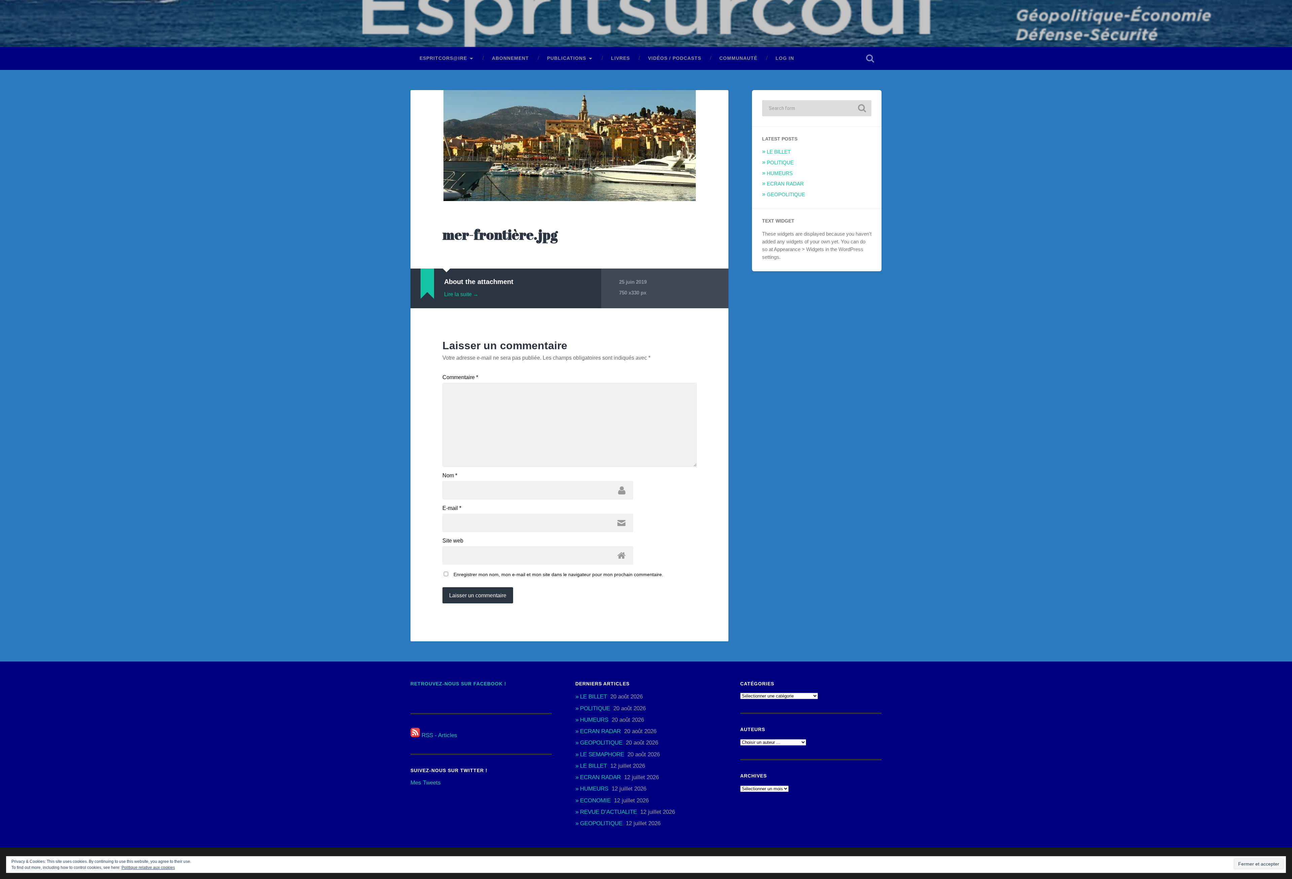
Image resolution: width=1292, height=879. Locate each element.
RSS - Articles (438, 735)
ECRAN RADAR (785, 184)
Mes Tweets (425, 783)
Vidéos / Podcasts (674, 58)
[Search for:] (816, 108)
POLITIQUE (780, 162)
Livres (620, 58)
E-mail (451, 508)
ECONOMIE (595, 800)
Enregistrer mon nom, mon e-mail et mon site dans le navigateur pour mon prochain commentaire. (558, 574)
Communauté (738, 58)
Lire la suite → (461, 294)
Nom (449, 475)
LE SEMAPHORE (602, 754)
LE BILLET (779, 152)
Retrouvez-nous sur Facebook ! (458, 683)
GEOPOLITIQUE (786, 194)
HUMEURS (780, 173)
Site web (452, 541)
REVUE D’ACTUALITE (608, 812)
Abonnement (510, 58)
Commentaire (460, 377)
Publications (566, 58)
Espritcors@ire (443, 58)
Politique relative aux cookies (148, 867)
